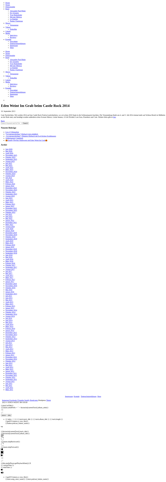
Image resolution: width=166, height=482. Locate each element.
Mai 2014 (8, 322)
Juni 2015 (8, 298)
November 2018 (11, 251)
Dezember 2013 (11, 333)
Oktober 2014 (10, 312)
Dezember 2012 (11, 357)
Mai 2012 (8, 365)
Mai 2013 (8, 347)
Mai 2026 (8, 151)
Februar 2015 (10, 306)
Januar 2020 (9, 231)
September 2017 (11, 267)
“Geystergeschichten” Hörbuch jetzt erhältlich (21, 134)
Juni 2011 (8, 384)
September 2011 (11, 379)
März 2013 (9, 351)
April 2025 (9, 167)
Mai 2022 (8, 218)
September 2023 (11, 194)
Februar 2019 (10, 245)
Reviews (13, 37)
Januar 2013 (9, 355)
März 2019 (9, 243)
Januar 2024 (9, 186)
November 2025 (11, 155)
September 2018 (11, 253)
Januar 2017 (9, 282)
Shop (12, 48)
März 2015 (9, 304)
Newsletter (14, 41)
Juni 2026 (8, 149)
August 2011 (10, 381)
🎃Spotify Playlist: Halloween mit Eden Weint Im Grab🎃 (26, 140)
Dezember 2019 (11, 233)
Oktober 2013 (10, 337)
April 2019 (9, 241)
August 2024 (10, 176)
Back (3, 121)
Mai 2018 (8, 257)
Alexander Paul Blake (18, 11)
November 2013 (11, 335)
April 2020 (9, 229)
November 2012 (11, 359)
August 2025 (10, 161)
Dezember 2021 (11, 223)
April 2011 (9, 388)
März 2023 (9, 202)
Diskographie (10, 7)
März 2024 (9, 182)
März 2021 (9, 225)
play (9, 415)
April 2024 (9, 180)
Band (7, 9)
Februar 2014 (10, 328)
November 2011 (11, 375)
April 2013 (9, 349)
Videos (7, 27)
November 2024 (11, 172)
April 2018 (9, 259)
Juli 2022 (8, 214)
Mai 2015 (8, 300)
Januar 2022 (9, 220)
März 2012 (9, 369)
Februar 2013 (10, 353)
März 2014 (9, 326)
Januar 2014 (9, 331)
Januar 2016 (9, 292)
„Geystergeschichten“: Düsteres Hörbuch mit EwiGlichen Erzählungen (30, 136)
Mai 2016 (8, 290)
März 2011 (9, 390)
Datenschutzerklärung (18, 43)
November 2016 (11, 286)
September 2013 (11, 339)
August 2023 (10, 196)
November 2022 (11, 210)
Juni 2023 (8, 198)
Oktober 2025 (10, 157)
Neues (7, 5)
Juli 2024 (8, 178)
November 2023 (11, 190)
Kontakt (8, 39)
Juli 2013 (8, 343)
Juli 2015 (8, 296)
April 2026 (9, 153)
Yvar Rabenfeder (16, 15)
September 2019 (11, 239)
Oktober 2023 (10, 192)
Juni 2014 (8, 320)
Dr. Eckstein (14, 13)
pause (4, 415)
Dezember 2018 (11, 249)
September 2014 (11, 314)
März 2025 (9, 170)
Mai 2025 (8, 165)
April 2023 (9, 200)
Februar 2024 (10, 184)
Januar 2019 (9, 247)
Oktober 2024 (10, 174)
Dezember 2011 (11, 373)
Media (7, 33)
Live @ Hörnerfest (12, 132)
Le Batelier (14, 19)
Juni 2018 (8, 255)
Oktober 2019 (10, 237)
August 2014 (10, 316)
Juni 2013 (8, 345)
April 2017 (9, 275)
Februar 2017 (10, 280)
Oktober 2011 (10, 377)
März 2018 (9, 261)
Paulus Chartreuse (16, 21)
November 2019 (11, 235)
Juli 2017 (8, 271)
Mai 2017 (8, 273)
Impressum (14, 46)
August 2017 (10, 269)
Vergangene (14, 25)
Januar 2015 (9, 308)
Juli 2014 (8, 318)
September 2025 (11, 159)
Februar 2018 (10, 263)
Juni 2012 (8, 363)
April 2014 (9, 324)
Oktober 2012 (10, 361)
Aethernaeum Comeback (14, 138)
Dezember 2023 (11, 188)
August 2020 (10, 227)
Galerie (8, 31)
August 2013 (10, 341)
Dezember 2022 (11, 208)
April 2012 (9, 367)
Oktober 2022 (10, 212)
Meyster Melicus (16, 17)
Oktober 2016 (10, 288)
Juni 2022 (8, 216)
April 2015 (9, 302)
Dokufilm (13, 29)
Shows (7, 23)
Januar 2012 (9, 371)
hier (114, 117)
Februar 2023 (10, 204)
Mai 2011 (8, 386)
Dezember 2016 (11, 284)
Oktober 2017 (10, 265)
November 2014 (11, 310)
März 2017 (9, 278)
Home (7, 3)
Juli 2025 (8, 163)
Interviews (13, 35)
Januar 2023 (9, 206)
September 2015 (11, 294)
